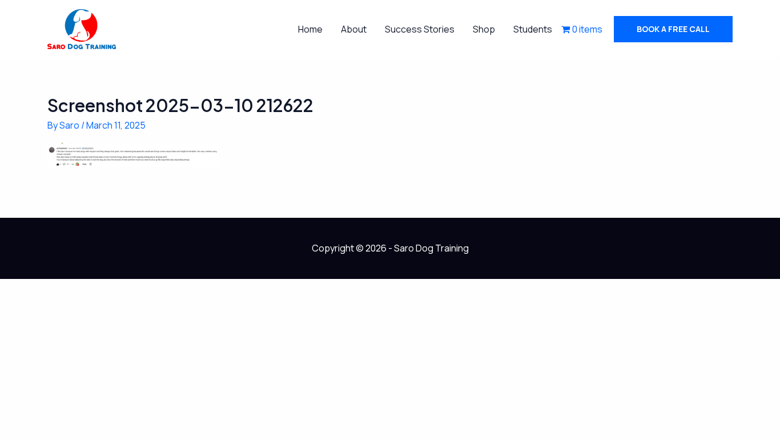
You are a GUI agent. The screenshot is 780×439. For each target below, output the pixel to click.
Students (532, 29)
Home (310, 29)
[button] (673, 29)
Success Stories (420, 29)
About (354, 29)
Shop (484, 29)
